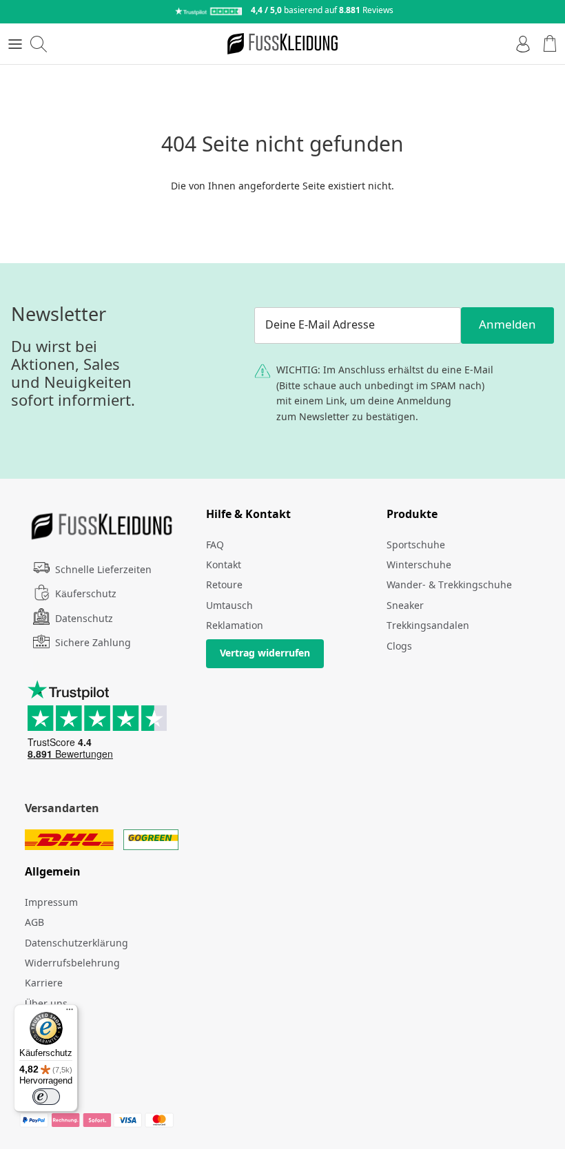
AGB (34, 923)
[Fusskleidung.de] (282, 43)
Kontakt (223, 565)
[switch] (46, 1096)
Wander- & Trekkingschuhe (449, 585)
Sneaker (405, 606)
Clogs (399, 647)
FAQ (215, 545)
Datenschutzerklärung (76, 944)
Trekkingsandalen (428, 626)
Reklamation (234, 626)
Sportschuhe (416, 545)
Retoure (224, 585)
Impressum (51, 903)
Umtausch (229, 606)
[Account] (519, 44)
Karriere (44, 983)
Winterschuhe (419, 565)
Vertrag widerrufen (265, 654)
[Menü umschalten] (15, 44)
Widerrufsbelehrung (72, 964)
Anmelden (507, 325)
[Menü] (69, 1012)
